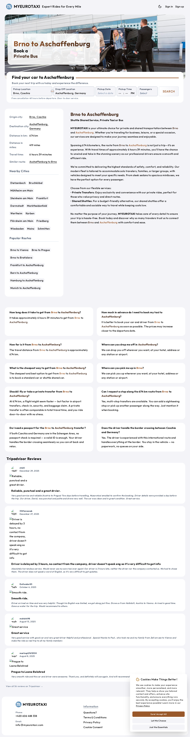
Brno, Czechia (37, 116)
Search (169, 91)
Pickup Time (125, 89)
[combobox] (31, 93)
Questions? (90, 712)
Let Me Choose (158, 720)
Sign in (169, 6)
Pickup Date (104, 89)
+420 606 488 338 (26, 715)
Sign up (179, 6)
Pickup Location (21, 89)
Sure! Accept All (159, 714)
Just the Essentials (158, 727)
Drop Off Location (65, 89)
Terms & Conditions (95, 717)
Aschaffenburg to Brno (43, 161)
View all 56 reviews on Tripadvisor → (24, 686)
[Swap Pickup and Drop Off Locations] (52, 91)
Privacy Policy (91, 722)
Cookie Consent (92, 727)
